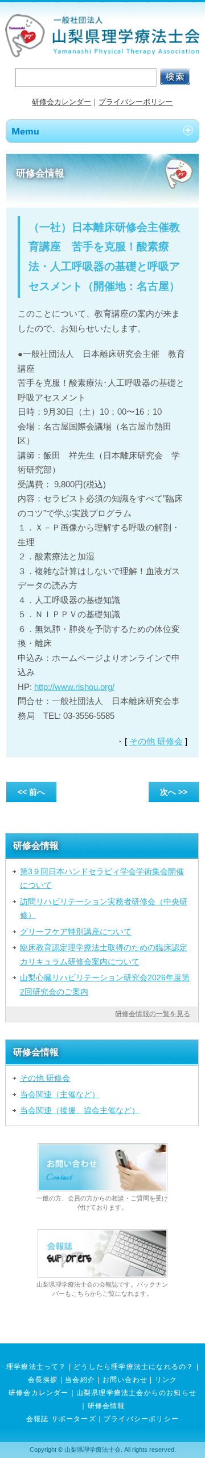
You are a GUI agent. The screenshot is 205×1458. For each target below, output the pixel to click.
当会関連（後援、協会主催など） (80, 1110)
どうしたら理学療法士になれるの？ (133, 1367)
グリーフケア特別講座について (76, 931)
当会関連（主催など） (60, 1094)
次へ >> (173, 792)
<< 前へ (31, 792)
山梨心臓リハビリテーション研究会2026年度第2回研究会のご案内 (105, 984)
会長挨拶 (43, 1380)
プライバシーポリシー (136, 102)
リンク (166, 1380)
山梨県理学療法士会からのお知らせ (136, 1393)
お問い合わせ (124, 1380)
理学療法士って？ (36, 1367)
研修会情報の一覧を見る (152, 1014)
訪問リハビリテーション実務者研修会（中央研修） (103, 908)
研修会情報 (106, 1406)
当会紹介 (80, 1380)
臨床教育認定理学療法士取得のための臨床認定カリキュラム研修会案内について (103, 954)
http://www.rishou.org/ (74, 687)
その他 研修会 (156, 741)
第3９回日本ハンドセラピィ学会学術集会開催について (102, 878)
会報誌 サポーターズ (61, 1419)
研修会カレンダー (61, 102)
